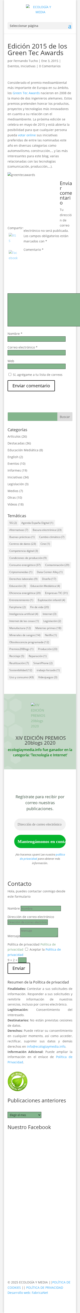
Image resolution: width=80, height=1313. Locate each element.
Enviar (18, 968)
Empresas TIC (56, 593)
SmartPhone (43, 663)
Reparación (38, 656)
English (13, 457)
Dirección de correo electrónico (31, 917)
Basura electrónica (47, 530)
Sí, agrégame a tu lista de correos (37, 375)
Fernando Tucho (26, 61)
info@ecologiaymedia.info (46, 1046)
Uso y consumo (21, 677)
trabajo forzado (48, 670)
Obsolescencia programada (29, 642)
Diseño (49, 579)
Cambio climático (51, 537)
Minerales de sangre (24, 635)
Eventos (13, 66)
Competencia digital (23, 551)
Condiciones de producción (28, 558)
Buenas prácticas (22, 537)
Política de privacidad (24, 944)
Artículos (14, 436)
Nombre (15, 334)
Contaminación (57, 565)
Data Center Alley (50, 572)
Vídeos (12, 504)
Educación (17, 586)
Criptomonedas (20, 572)
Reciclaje (16, 656)
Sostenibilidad (20, 670)
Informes (14, 470)
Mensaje (14, 936)
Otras (12, 497)
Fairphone (17, 607)
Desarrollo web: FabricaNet (28, 1293)
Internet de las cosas (24, 621)
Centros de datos (22, 544)
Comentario (34, 249)
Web (11, 361)
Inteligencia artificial (23, 614)
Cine (45, 544)
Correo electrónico (23, 347)
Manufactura (20, 628)
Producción (47, 649)
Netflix (51, 635)
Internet (49, 614)
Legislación (16, 484)
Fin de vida (39, 607)
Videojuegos (47, 677)
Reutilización (19, 663)
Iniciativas (28, 66)
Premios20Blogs (21, 649)
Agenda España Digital (37, 523)
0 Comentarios (50, 66)
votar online (27, 135)
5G (13, 523)
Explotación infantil (51, 600)
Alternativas (18, 530)
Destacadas (16, 443)
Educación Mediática (23, 450)
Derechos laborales (23, 579)
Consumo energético (25, 565)
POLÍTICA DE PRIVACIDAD (44, 1287)
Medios (13, 491)
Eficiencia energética (25, 593)
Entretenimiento (21, 600)
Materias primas (48, 628)
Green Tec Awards (26, 93)
